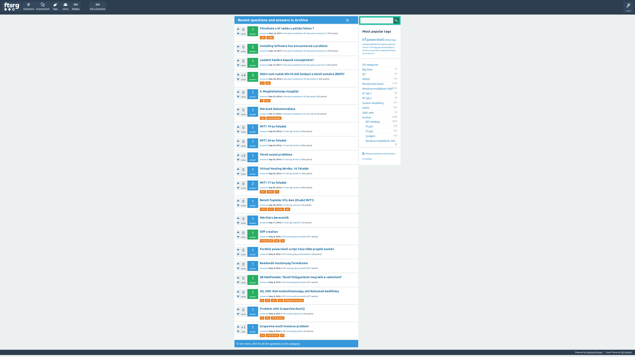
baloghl (313, 96)
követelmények (274, 118)
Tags (55, 9)
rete (364, 47)
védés (270, 38)
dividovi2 (314, 79)
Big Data (367, 69)
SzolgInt (370, 136)
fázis (267, 101)
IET (364, 74)
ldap (375, 47)
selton (300, 331)
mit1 (263, 192)
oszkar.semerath (317, 33)
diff (276, 241)
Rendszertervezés (373, 83)
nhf (371, 47)
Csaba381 (297, 222)
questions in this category (285, 343)
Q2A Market (626, 352)
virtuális (279, 209)
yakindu (373, 44)
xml (383, 47)
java (274, 300)
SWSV (366, 107)
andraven (297, 205)
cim (363, 50)
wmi (369, 53)
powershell (375, 39)
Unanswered (42, 9)
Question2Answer (594, 352)
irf (282, 241)
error (364, 53)
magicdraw (386, 50)
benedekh (301, 237)
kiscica (300, 314)
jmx (280, 300)
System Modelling (372, 102)
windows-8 (390, 47)
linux (368, 50)
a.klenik (312, 114)
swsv (372, 50)
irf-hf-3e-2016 (266, 241)
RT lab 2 (367, 98)
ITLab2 (287, 131)
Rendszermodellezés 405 (295, 33)
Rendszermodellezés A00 (377, 88)
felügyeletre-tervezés (293, 300)
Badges (76, 9)
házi (262, 38)
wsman (366, 44)
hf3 (267, 300)
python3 (392, 44)
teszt (393, 50)
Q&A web (368, 112)
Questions (28, 9)
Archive (366, 117)
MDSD (366, 79)
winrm (378, 50)
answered (264, 33)
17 (277, 192)
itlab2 (270, 192)
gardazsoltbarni (304, 254)
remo (387, 39)
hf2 (379, 44)
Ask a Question (98, 9)
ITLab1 (369, 126)
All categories (370, 64)
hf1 (368, 47)
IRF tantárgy (288, 237)
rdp (268, 83)
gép (287, 209)
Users (65, 9)
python (384, 44)
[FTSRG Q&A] (12, 6)
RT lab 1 (367, 93)
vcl (262, 83)
